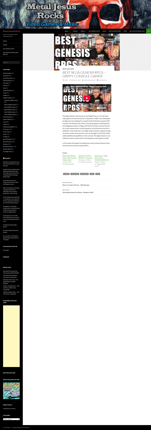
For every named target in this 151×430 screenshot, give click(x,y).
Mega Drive (75, 174)
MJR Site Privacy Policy (9, 408)
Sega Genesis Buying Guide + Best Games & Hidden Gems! (70, 158)
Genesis (66, 174)
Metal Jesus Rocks (89, 80)
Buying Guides (7, 73)
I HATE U (5, 124)
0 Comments (102, 80)
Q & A (4, 122)
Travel (4, 93)
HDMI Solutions (7, 80)
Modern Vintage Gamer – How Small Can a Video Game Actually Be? (11, 287)
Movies (5, 85)
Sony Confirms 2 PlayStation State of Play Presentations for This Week (11, 237)
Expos (104, 31)
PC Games (6, 129)
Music (4, 134)
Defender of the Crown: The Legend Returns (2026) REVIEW (10, 281)
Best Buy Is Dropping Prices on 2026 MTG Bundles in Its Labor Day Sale (11, 163)
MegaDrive (84, 174)
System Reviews (7, 90)
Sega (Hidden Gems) (9, 109)
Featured (5, 75)
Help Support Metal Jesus (137, 31)
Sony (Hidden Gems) (9, 107)
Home (125, 31)
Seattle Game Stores (115, 31)
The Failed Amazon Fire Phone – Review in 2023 (78, 191)
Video (66, 80)
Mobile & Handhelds (8, 127)
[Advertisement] (11, 336)
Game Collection (7, 119)
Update (5, 95)
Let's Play (5, 83)
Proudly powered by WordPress (20, 427)
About (67, 31)
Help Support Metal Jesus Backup (10, 53)
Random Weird (7, 149)
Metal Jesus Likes (68, 69)
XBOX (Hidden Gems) (10, 104)
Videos (83, 31)
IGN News (7, 158)
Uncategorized (7, 151)
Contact (75, 31)
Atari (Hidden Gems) (9, 112)
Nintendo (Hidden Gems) (11, 100)
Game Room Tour (8, 78)
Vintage (5, 136)
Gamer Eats (6, 132)
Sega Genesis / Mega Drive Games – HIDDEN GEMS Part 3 (102, 158)
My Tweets (6, 250)
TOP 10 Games (7, 117)
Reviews (5, 144)
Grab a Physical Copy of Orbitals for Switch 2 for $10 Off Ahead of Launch (10, 182)
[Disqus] (87, 228)
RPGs (92, 174)
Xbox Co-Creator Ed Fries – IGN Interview (76, 184)
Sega (97, 174)
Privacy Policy (7, 427)
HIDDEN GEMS (7, 98)
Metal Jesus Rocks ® (11, 31)
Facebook (6, 257)
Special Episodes (7, 139)
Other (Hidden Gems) (10, 114)
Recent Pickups (7, 141)
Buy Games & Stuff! (94, 31)
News (4, 88)
